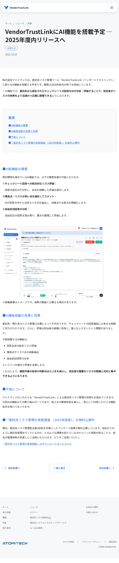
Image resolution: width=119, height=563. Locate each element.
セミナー (34, 512)
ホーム (5, 507)
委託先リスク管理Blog (40, 517)
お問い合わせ (92, 512)
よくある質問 (36, 527)
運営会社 (113, 541)
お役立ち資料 (92, 507)
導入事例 (6, 527)
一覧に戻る (59, 468)
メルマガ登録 (68, 541)
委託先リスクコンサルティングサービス (48, 522)
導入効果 (6, 512)
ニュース (34, 507)
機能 (4, 517)
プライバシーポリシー (91, 541)
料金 (4, 522)
